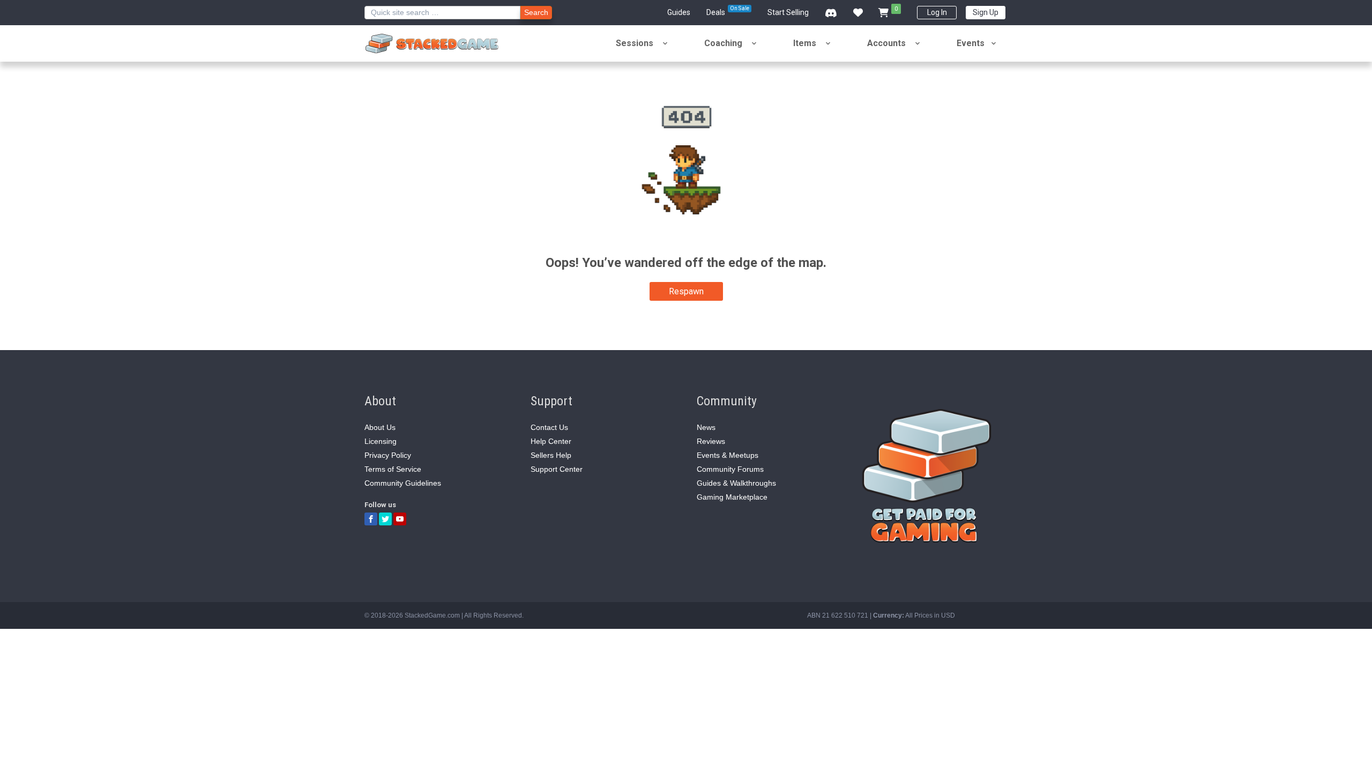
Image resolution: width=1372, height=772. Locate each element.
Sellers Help (551, 455)
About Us (380, 427)
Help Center (551, 441)
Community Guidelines (402, 483)
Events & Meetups (727, 455)
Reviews (711, 441)
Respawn (686, 291)
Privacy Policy (387, 455)
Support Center (557, 469)
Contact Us (549, 427)
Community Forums (730, 469)
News (706, 427)
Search (536, 12)
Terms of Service (392, 469)
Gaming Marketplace (732, 497)
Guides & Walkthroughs (736, 483)
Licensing (380, 441)
